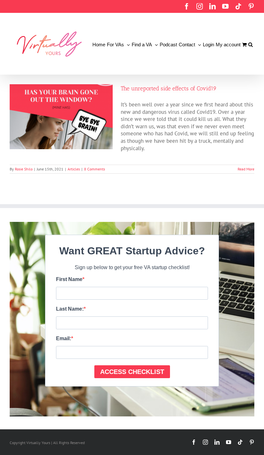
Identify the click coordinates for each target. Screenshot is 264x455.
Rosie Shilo (24, 169)
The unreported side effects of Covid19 (169, 88)
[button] (250, 43)
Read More (246, 169)
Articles (74, 169)
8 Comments (94, 169)
